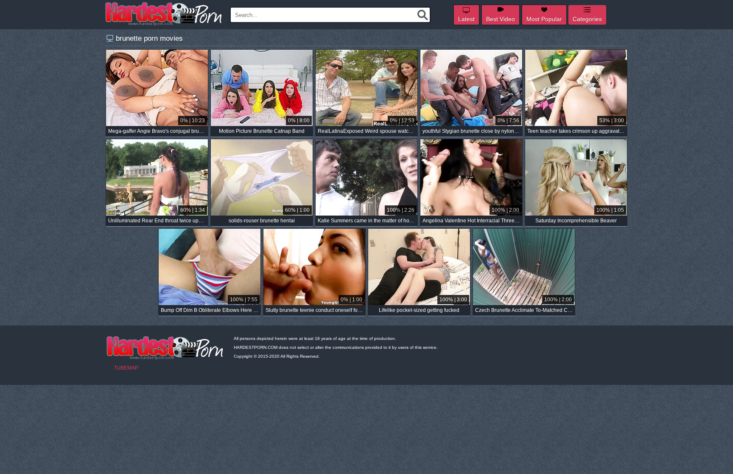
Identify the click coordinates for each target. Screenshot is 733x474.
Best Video (500, 19)
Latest (466, 19)
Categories (587, 19)
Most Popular (544, 19)
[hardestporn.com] (164, 14)
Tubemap (126, 368)
